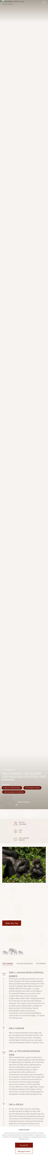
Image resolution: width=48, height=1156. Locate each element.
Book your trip (12, 923)
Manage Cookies (24, 1151)
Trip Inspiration (6, 814)
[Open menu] (44, 2)
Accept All (24, 1145)
